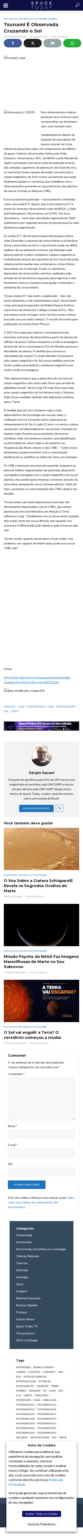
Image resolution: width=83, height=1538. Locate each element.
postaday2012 (46, 1404)
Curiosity (49, 1371)
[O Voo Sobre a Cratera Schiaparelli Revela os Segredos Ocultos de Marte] (41, 849)
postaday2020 (25, 1423)
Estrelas (44, 1381)
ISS (44, 1390)
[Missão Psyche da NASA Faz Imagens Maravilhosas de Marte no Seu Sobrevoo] (41, 925)
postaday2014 (46, 1409)
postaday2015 (25, 1414)
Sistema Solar (65, 706)
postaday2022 (25, 1428)
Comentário (16, 1074)
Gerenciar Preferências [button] (41, 1524)
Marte (28, 1395)
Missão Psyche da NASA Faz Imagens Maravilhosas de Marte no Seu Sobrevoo (41, 961)
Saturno (22, 1437)
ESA (60, 1371)
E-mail (12, 1145)
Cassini (20, 1371)
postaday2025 (46, 1432)
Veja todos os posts (36, 808)
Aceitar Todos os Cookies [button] (42, 1513)
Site (10, 1164)
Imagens (53, 18)
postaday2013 (36, 706)
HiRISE (55, 1385)
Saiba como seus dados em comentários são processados (41, 1202)
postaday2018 (25, 1418)
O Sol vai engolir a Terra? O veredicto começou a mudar (33, 1035)
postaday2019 (46, 1418)
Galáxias (42, 1385)
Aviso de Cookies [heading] (42, 1445)
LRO (60, 1390)
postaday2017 (46, 1414)
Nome (12, 1126)
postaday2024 (25, 1432)
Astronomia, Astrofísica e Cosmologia (25, 18)
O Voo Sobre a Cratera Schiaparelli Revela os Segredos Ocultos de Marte (38, 885)
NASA (21, 706)
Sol (6, 711)
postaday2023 (46, 1428)
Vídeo (15, 711)
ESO (18, 1376)
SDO (51, 706)
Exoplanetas (25, 1385)
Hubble (21, 1390)
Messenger (23, 1400)
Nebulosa (49, 1400)
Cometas (34, 1371)
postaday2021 (46, 1423)
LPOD (52, 1390)
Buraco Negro (44, 1367)
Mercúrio (41, 1395)
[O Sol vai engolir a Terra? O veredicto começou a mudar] (41, 1001)
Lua (18, 1395)
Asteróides (23, 1367)
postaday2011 (25, 1404)
